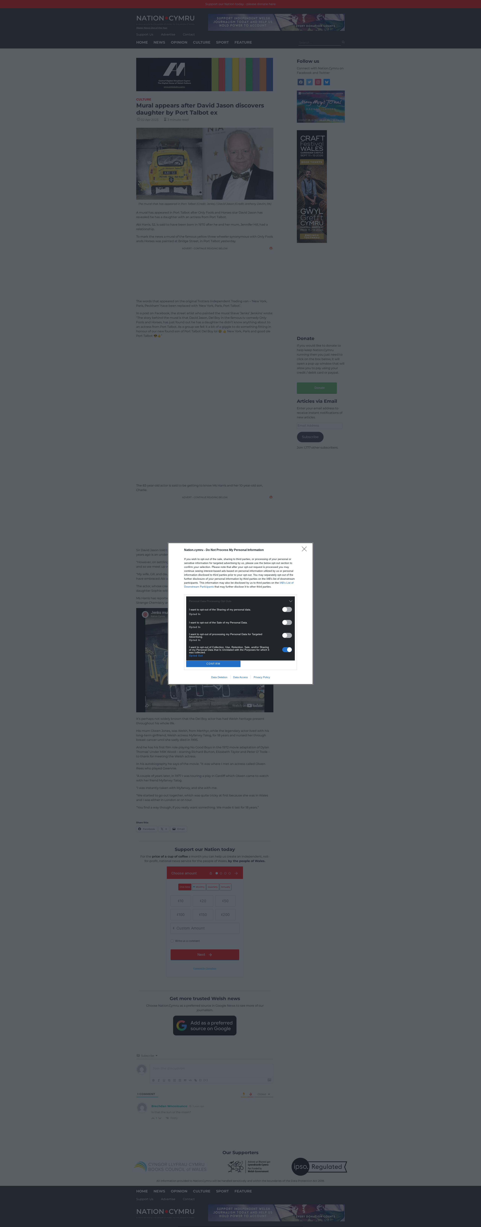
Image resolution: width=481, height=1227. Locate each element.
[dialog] (240, 613)
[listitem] (240, 601)
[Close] (305, 550)
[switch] (287, 609)
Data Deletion (219, 677)
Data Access (240, 677)
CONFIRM (213, 663)
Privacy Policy (262, 677)
